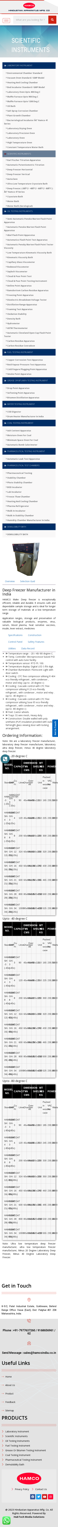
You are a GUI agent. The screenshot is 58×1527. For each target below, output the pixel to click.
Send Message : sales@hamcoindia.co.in (29, 1352)
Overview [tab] (10, 581)
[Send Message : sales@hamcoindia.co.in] (29, 1343)
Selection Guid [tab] (27, 581)
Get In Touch (55, 728)
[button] (5, 759)
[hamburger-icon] (6, 20)
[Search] (52, 20)
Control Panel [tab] (15, 641)
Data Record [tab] (27, 648)
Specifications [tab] (15, 635)
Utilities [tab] (12, 648)
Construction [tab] (34, 635)
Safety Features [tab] (36, 641)
